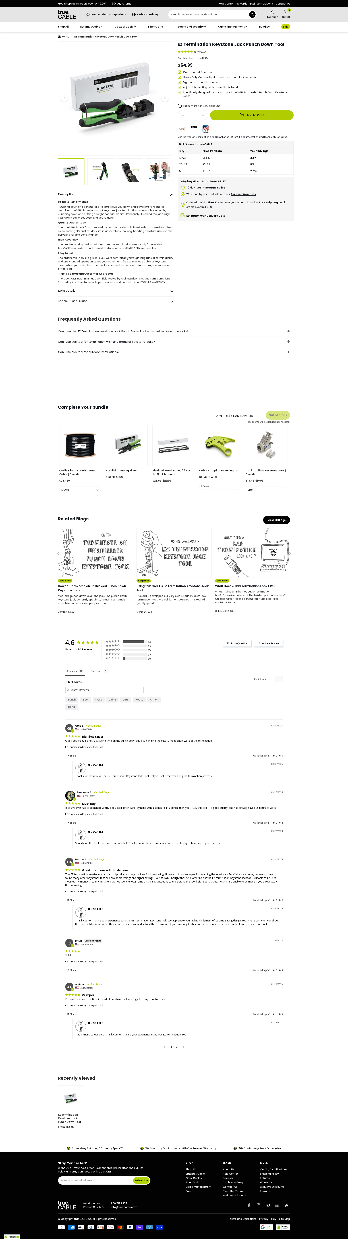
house (139, 699)
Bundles (264, 26)
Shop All (63, 26)
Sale (286, 26)
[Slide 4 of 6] (159, 171)
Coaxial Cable (124, 26)
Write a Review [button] (270, 643)
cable (112, 699)
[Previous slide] (64, 98)
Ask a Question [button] (239, 643)
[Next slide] (165, 98)
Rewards (242, 3)
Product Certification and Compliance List (210, 136)
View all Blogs (277, 520)
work (98, 699)
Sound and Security (191, 26)
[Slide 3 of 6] (130, 171)
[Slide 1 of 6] (71, 171)
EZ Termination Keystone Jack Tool (84, 747)
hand (71, 706)
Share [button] (73, 755)
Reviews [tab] (72, 671)
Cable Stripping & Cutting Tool (219, 470)
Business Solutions (261, 3)
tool (85, 699)
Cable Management (231, 26)
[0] (286, 12)
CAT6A (154, 699)
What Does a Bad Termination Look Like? (245, 586)
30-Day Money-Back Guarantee (260, 1148)
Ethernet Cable (90, 26)
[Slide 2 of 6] (100, 171)
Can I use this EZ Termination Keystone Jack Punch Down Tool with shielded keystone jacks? (123, 331)
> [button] (184, 1047)
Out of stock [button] (278, 415)
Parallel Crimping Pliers (121, 470)
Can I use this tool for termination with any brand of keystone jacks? (106, 342)
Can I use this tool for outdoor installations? (88, 352)
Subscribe (141, 1180)
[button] (275, 755)
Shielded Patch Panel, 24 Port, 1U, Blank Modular (172, 472)
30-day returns (121, 3)
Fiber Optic (155, 26)
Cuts (126, 699)
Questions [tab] (96, 671)
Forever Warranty (204, 1148)
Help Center (226, 3)
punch (72, 699)
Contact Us (283, 3)
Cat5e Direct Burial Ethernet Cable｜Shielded (78, 472)
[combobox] (208, 14)
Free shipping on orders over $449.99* (82, 3)
